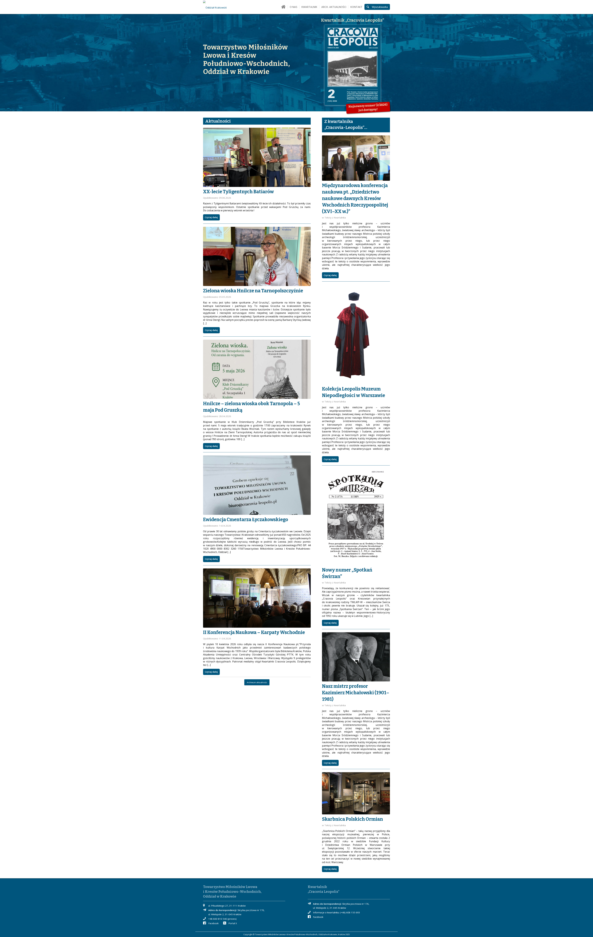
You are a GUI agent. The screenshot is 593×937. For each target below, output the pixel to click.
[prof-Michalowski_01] (356, 656)
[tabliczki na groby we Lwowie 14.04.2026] (257, 485)
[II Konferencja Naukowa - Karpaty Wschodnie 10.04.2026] (257, 598)
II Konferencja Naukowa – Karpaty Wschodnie (254, 632)
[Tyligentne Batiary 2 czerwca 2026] (257, 157)
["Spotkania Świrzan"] (356, 517)
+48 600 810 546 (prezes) (222, 918)
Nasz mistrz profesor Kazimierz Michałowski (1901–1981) (355, 692)
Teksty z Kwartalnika (335, 217)
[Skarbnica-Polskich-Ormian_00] (356, 793)
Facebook (213, 923)
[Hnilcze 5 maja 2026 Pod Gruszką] (257, 369)
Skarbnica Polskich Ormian (352, 819)
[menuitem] (283, 8)
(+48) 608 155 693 (350, 912)
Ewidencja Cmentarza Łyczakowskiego (245, 519)
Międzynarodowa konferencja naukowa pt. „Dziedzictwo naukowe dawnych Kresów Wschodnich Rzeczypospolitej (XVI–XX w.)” (355, 198)
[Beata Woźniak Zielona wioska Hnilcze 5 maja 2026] (257, 256)
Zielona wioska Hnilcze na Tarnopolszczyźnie (253, 291)
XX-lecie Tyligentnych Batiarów (238, 191)
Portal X (232, 923)
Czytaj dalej (211, 217)
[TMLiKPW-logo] (222, 7)
